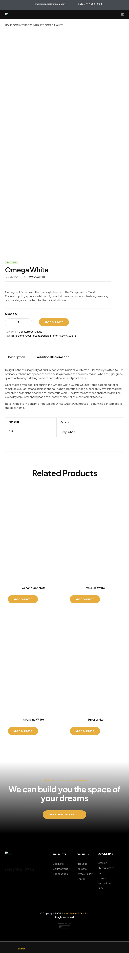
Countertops (23, 25)
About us (82, 863)
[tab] (18, 357)
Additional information (53, 357)
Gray (63, 432)
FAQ (100, 888)
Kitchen (63, 335)
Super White (95, 719)
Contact (91, 949)
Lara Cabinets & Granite (75, 913)
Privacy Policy (85, 873)
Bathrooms (17, 335)
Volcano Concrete (34, 588)
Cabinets (58, 863)
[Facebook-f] (6, 879)
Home (8, 25)
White (71, 432)
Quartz (39, 25)
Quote (47, 949)
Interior (54, 335)
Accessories (60, 873)
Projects (82, 868)
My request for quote (106, 870)
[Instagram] (12, 879)
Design (45, 335)
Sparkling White (33, 719)
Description (16, 357)
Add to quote (54, 322)
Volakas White (95, 588)
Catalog (102, 862)
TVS (16, 277)
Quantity (11, 314)
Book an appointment (105, 880)
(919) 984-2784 (20, 869)
